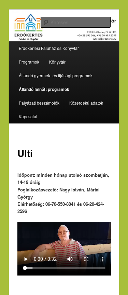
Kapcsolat (28, 116)
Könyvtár (57, 62)
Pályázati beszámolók (39, 103)
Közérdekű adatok (86, 103)
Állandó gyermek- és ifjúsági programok (56, 75)
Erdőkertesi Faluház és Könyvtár (49, 48)
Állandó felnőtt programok (44, 89)
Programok (29, 62)
